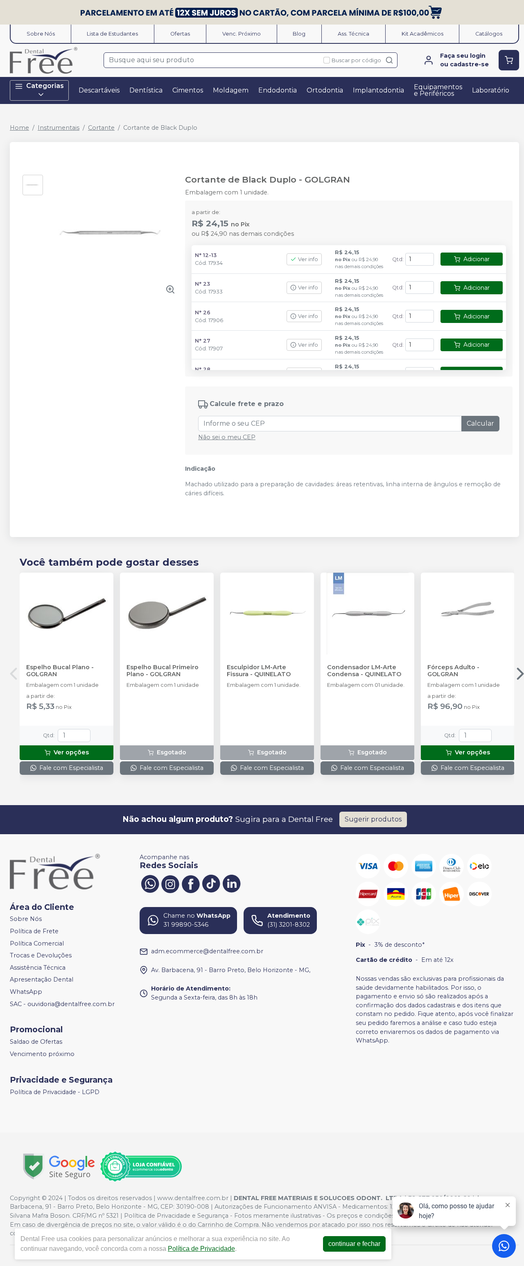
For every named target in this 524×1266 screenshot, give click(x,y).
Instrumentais (58, 127)
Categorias (45, 86)
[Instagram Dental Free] (170, 883)
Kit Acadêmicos (422, 34)
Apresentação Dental (41, 980)
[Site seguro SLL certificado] (59, 1166)
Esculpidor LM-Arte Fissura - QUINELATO (259, 671)
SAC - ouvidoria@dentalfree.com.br (62, 1004)
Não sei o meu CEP (226, 437)
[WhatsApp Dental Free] (150, 883)
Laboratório (490, 90)
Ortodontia (325, 90)
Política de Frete (34, 931)
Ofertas (180, 34)
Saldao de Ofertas (36, 1042)
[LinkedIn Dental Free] (231, 883)
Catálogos (488, 34)
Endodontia (277, 90)
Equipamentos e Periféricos (438, 90)
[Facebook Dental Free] (191, 883)
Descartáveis (99, 90)
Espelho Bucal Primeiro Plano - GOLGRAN (162, 671)
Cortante (101, 127)
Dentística (146, 90)
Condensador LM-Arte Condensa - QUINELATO (364, 671)
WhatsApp (26, 991)
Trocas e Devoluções (41, 955)
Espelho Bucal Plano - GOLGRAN (60, 671)
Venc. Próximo (241, 34)
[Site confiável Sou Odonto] (141, 1166)
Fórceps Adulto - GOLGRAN (453, 671)
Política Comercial (37, 943)
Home (19, 127)
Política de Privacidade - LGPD (54, 1092)
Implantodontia (378, 90)
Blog (299, 34)
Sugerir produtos (373, 819)
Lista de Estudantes (112, 34)
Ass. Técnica (353, 34)
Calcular (480, 423)
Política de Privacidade (201, 1248)
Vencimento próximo (42, 1054)
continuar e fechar (354, 1243)
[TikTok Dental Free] (211, 883)
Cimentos (187, 90)
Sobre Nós (41, 34)
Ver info (308, 259)
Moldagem (230, 90)
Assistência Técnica (38, 967)
